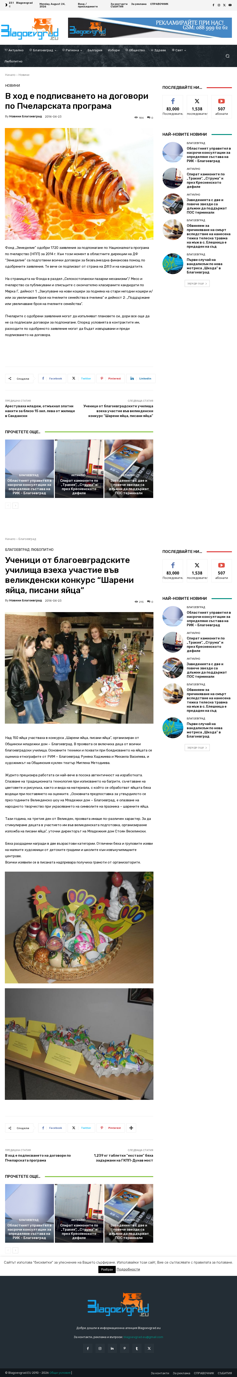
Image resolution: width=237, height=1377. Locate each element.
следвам (197, 98)
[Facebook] (213, 5)
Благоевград (29, 475)
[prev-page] (8, 506)
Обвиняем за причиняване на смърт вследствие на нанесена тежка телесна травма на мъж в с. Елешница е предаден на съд (209, 236)
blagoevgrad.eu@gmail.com (143, 1337)
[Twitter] (224, 5)
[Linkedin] (112, 1348)
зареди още (195, 283)
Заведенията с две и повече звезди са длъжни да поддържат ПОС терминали (129, 486)
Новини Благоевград (25, 116)
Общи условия (60, 1372)
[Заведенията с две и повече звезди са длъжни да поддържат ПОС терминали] (128, 469)
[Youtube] (230, 5)
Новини (24, 75)
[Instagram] (219, 5)
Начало (10, 75)
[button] (227, 56)
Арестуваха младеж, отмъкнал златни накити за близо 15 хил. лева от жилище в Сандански (40, 411)
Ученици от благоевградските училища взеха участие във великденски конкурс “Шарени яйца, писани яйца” (118, 411)
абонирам (222, 98)
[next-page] (15, 506)
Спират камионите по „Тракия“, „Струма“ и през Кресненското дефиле (79, 486)
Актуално (78, 475)
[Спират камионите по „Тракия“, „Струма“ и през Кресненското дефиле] (79, 469)
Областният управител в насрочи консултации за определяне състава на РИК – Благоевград (29, 486)
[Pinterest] (124, 1348)
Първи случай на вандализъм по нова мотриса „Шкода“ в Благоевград (204, 266)
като (173, 98)
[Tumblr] (136, 1348)
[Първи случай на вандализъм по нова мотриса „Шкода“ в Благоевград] (172, 263)
